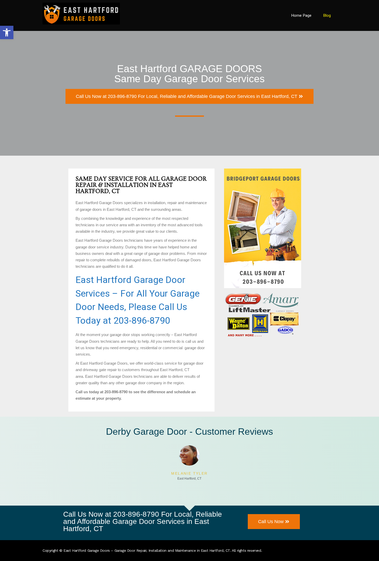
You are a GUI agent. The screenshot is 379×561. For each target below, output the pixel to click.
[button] (6, 32)
